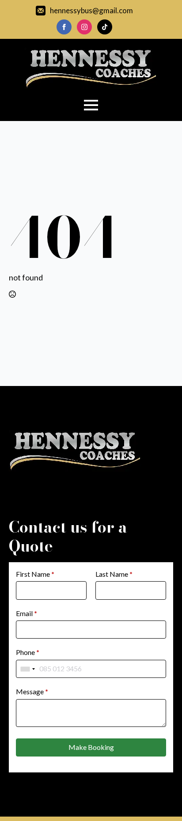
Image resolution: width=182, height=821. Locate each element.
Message (32, 691)
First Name (35, 574)
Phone (27, 652)
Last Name (114, 574)
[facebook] (64, 26)
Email (26, 613)
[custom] (104, 26)
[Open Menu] (91, 105)
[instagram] (84, 26)
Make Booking (91, 747)
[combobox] (27, 668)
